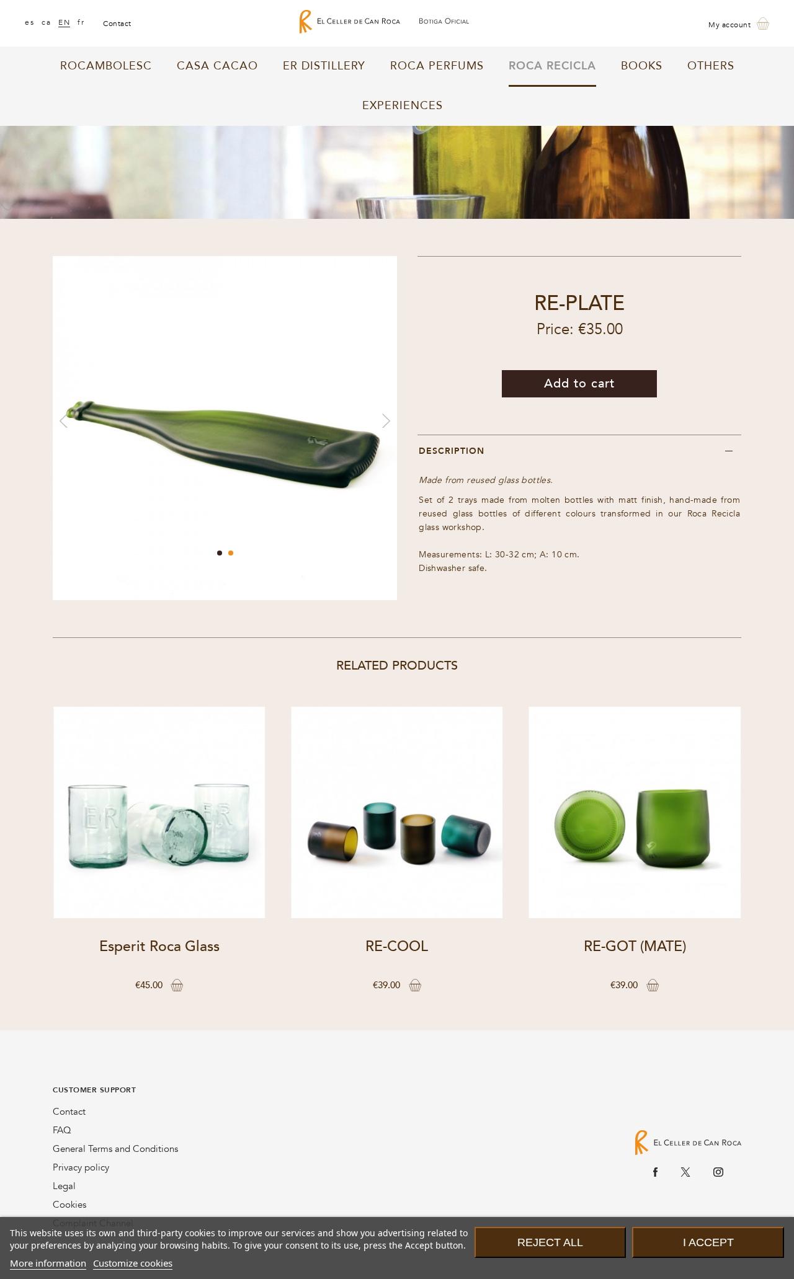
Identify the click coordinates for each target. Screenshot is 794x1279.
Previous (64, 421)
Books (641, 66)
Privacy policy (81, 1167)
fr (81, 22)
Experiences (402, 105)
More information (48, 1263)
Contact (69, 1111)
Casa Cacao (217, 66)
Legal (64, 1186)
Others (710, 66)
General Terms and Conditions (115, 1149)
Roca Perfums (437, 66)
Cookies (69, 1204)
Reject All (550, 1242)
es (29, 22)
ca (46, 22)
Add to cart (579, 383)
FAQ (62, 1130)
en (64, 22)
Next (386, 421)
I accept (708, 1242)
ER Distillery (324, 66)
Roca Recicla (552, 66)
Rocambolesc (106, 66)
